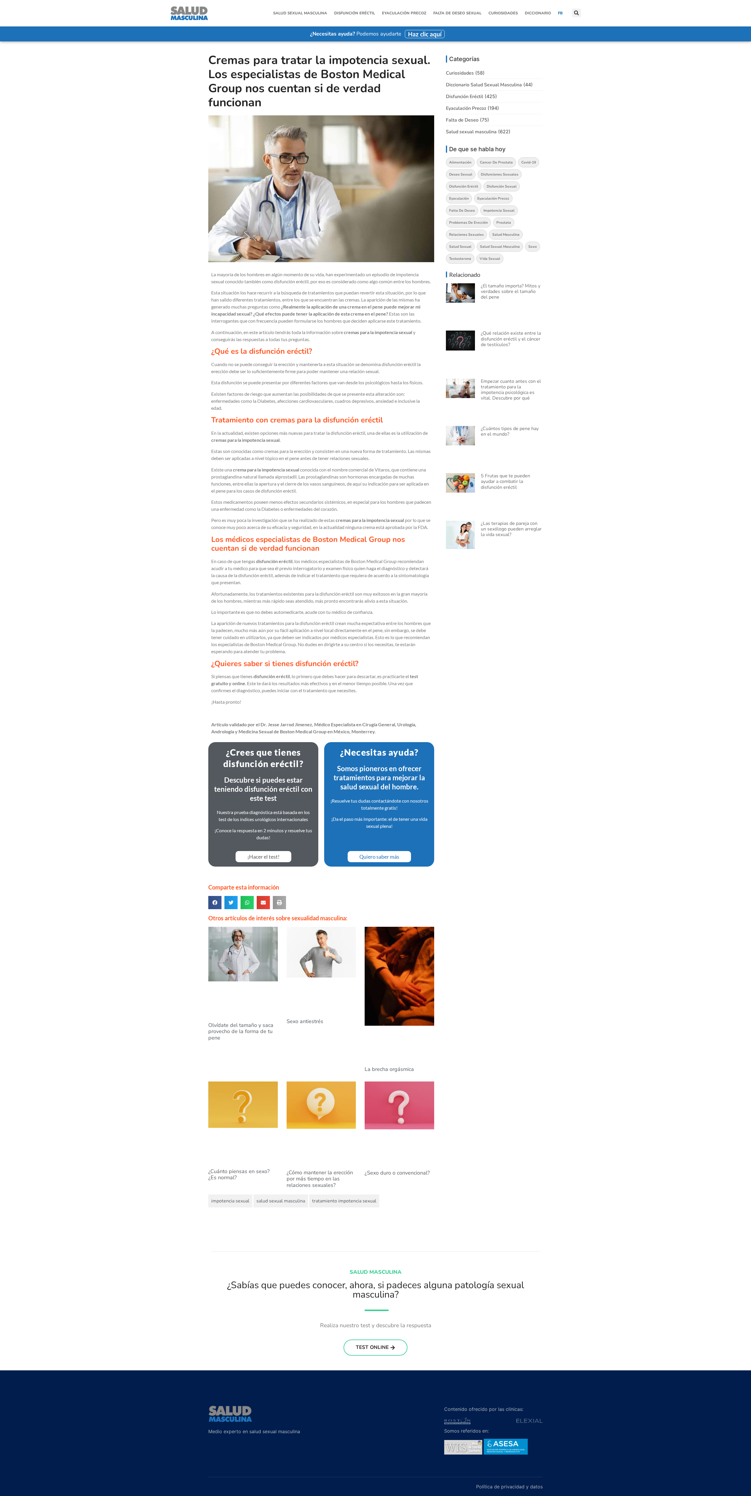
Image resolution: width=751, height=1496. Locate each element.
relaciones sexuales (466, 234)
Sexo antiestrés (305, 1021)
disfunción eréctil (463, 186)
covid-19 (528, 162)
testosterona (460, 258)
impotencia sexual (230, 1201)
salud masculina (506, 234)
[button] (576, 13)
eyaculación (459, 198)
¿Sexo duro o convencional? (397, 1172)
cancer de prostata (496, 162)
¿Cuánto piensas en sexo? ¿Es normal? (239, 1174)
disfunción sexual (502, 186)
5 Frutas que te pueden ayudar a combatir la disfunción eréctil (505, 481)
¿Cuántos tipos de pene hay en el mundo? (510, 431)
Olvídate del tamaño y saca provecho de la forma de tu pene (240, 1031)
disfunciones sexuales (499, 174)
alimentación (460, 162)
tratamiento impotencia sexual (344, 1201)
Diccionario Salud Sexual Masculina (484, 85)
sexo (532, 246)
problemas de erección (468, 222)
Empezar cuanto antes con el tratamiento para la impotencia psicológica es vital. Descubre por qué (511, 390)
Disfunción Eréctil (354, 13)
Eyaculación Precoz (404, 13)
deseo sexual (460, 174)
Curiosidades (503, 13)
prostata (503, 222)
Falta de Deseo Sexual (457, 13)
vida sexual (490, 258)
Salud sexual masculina (300, 13)
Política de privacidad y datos (509, 1487)
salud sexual (460, 246)
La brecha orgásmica (389, 1069)
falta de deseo (462, 210)
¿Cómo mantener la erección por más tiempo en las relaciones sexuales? (320, 1179)
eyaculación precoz (493, 198)
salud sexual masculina (280, 1201)
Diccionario (538, 13)
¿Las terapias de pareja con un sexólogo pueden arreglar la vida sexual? (511, 529)
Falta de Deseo (462, 120)
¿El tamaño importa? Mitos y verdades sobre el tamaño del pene (510, 291)
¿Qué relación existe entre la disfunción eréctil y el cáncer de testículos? (511, 339)
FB (560, 13)
